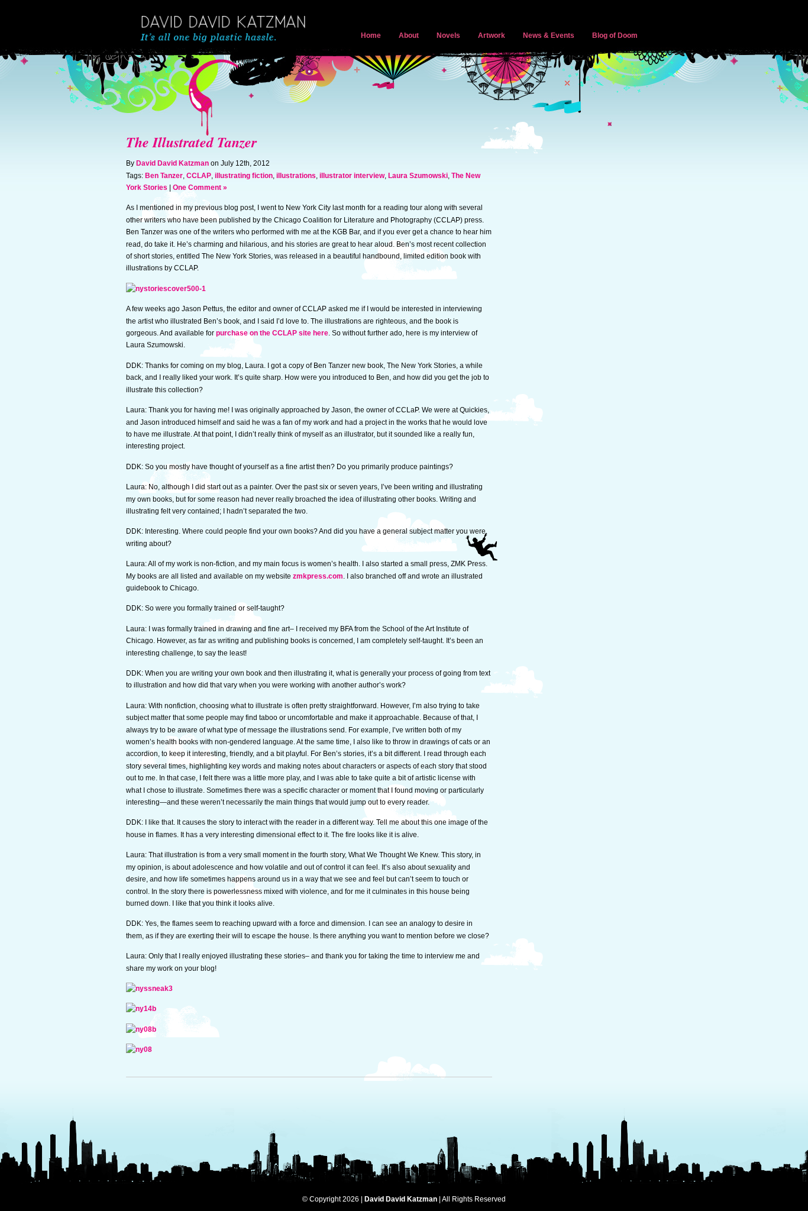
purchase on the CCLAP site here (272, 333)
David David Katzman (225, 29)
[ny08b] (141, 1029)
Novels (448, 35)
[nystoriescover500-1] (166, 289)
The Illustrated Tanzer (191, 142)
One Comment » (200, 187)
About (409, 35)
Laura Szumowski (418, 176)
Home (371, 35)
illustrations (296, 176)
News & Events (548, 35)
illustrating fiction (244, 176)
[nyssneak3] (149, 988)
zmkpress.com (318, 576)
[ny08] (139, 1049)
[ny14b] (141, 1009)
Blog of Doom (615, 35)
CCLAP (198, 176)
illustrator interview (351, 176)
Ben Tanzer (164, 176)
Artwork (491, 35)
